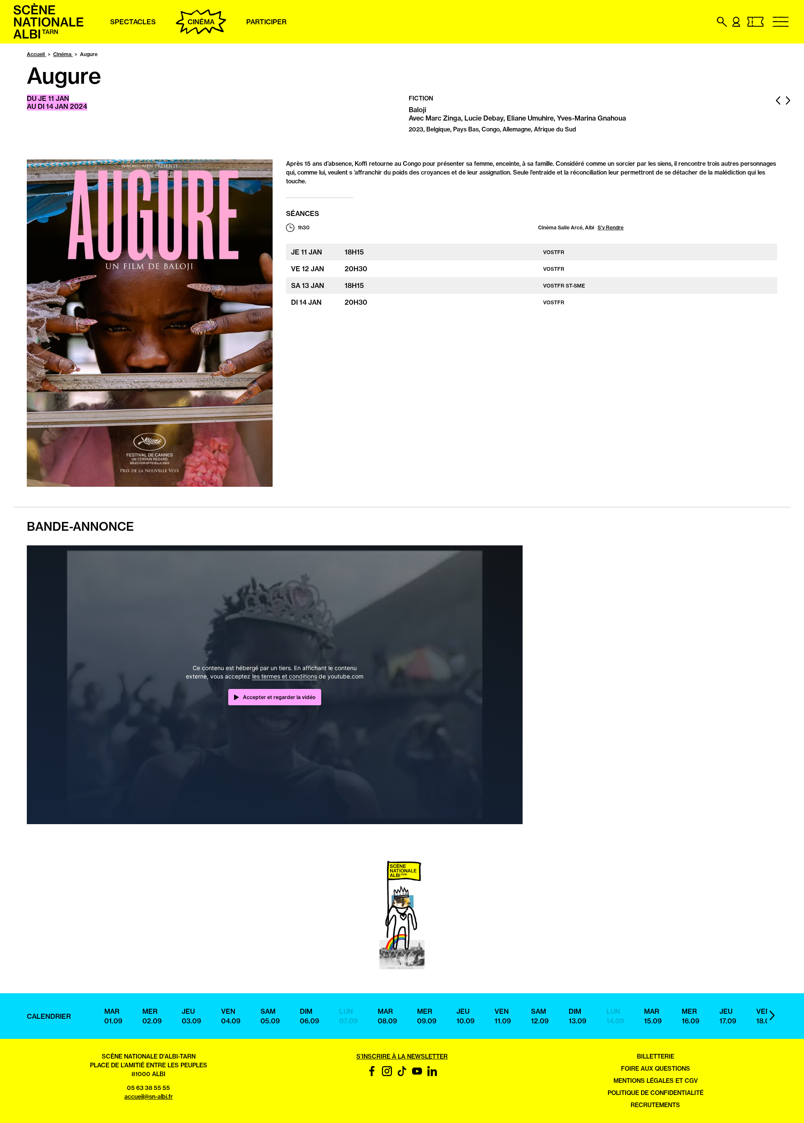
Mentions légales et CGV (655, 1080)
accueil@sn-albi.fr (148, 1096)
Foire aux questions (655, 1068)
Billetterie (655, 1056)
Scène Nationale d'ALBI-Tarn (149, 1056)
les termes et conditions (284, 676)
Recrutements (655, 1105)
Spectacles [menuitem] (133, 22)
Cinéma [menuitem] (201, 22)
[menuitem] (48, 36)
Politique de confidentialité (656, 1093)
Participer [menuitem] (266, 22)
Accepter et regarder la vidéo (279, 697)
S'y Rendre (611, 227)
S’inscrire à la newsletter (402, 1056)
